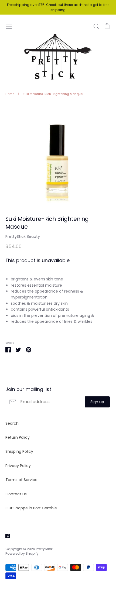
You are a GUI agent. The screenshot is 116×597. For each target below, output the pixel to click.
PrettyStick (44, 549)
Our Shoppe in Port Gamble (31, 508)
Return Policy (17, 437)
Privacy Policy (18, 465)
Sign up (97, 401)
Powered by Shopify (22, 553)
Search (12, 423)
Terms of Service (21, 479)
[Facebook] (5, 535)
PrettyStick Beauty (22, 236)
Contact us (16, 494)
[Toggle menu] (8, 26)
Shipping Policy (19, 451)
